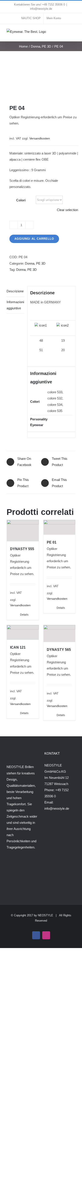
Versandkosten (39, 138)
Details (24, 614)
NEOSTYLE (45, 915)
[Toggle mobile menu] (73, 33)
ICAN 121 (18, 647)
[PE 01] (59, 527)
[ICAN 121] (23, 632)
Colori (21, 200)
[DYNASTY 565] (59, 633)
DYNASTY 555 (22, 549)
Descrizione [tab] (15, 291)
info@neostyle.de (41, 8)
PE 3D (40, 263)
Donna (29, 263)
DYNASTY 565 (59, 649)
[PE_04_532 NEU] (41, 77)
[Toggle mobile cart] (66, 33)
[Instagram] (13, 864)
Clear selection (67, 210)
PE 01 (51, 542)
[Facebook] (8, 864)
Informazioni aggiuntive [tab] (15, 305)
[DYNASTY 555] (23, 530)
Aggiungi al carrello (34, 238)
